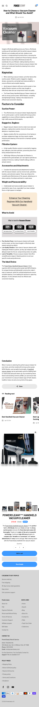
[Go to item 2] (10, 509)
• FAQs (23, 620)
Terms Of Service (7, 617)
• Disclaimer (5, 681)
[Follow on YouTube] (13, 687)
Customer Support (7, 620)
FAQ (3, 607)
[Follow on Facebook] (3, 687)
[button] (19, 559)
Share (21, 386)
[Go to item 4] (22, 509)
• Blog (23, 610)
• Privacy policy (6, 674)
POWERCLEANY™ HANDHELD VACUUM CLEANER (19, 516)
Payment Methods (7, 610)
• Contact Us (24, 617)
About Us (4, 603)
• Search (23, 607)
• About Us (24, 613)
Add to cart (19, 553)
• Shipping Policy (7, 664)
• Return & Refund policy (9, 667)
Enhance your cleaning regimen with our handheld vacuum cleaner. (19, 201)
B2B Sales (5, 626)
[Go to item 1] (4, 509)
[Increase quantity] (23, 547)
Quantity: (19, 543)
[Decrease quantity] (15, 547)
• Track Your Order (26, 623)
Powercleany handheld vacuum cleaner (16, 526)
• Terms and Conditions (9, 677)
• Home (23, 603)
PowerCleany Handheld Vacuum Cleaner (16, 266)
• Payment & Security (8, 671)
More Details (19, 564)
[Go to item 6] (34, 508)
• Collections (25, 626)
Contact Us (5, 630)
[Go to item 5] (28, 507)
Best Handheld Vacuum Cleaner (13, 417)
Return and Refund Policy (9, 613)
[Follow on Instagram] (8, 687)
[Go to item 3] (16, 507)
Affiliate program (7, 623)
